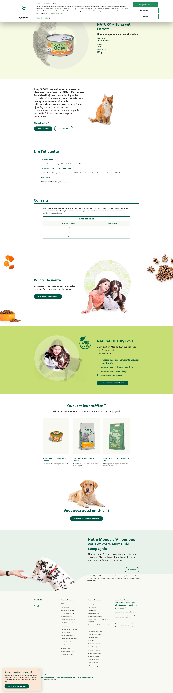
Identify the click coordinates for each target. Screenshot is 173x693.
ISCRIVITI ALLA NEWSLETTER (16, 686)
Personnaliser (144, 10)
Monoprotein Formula (67, 610)
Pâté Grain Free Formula (68, 635)
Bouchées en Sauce (93, 628)
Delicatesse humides (94, 644)
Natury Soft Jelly (65, 648)
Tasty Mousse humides (94, 634)
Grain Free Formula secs (68, 620)
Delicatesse (91, 640)
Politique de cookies (56, 13)
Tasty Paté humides (66, 642)
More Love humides (93, 656)
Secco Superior (92, 607)
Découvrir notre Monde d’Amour (113, 383)
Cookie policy (46, 679)
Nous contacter (63, 128)
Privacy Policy (91, 580)
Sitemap (53, 679)
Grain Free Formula (66, 616)
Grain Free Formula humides (69, 638)
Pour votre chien (67, 600)
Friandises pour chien (67, 654)
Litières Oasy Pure (93, 662)
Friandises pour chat (94, 659)
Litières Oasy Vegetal (94, 666)
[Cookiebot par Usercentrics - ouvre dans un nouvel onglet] (24, 18)
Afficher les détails (42, 18)
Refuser (145, 16)
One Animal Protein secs (68, 613)
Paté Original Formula (67, 623)
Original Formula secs (67, 604)
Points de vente (43, 129)
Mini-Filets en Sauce (67, 645)
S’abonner (132, 570)
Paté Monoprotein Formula (69, 629)
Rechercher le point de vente (47, 296)
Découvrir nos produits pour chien (86, 518)
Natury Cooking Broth (94, 650)
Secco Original (92, 604)
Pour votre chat (94, 600)
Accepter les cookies (145, 5)
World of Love (39, 600)
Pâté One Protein (66, 632)
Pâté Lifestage (65, 626)
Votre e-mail (91, 568)
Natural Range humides (67, 651)
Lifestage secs (65, 607)
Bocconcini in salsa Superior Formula (98, 625)
